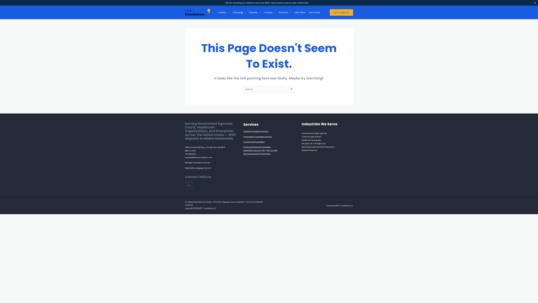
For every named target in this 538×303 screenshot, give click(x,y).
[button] (228, 12)
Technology (237, 12)
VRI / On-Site (271, 150)
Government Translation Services (257, 136)
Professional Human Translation (257, 147)
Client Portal (314, 12)
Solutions (222, 12)
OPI (263, 150)
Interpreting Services (252, 150)
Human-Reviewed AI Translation (257, 153)
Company (268, 12)
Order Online (299, 12)
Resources (283, 12)
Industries (253, 12)
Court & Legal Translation (254, 142)
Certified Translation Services (255, 131)
